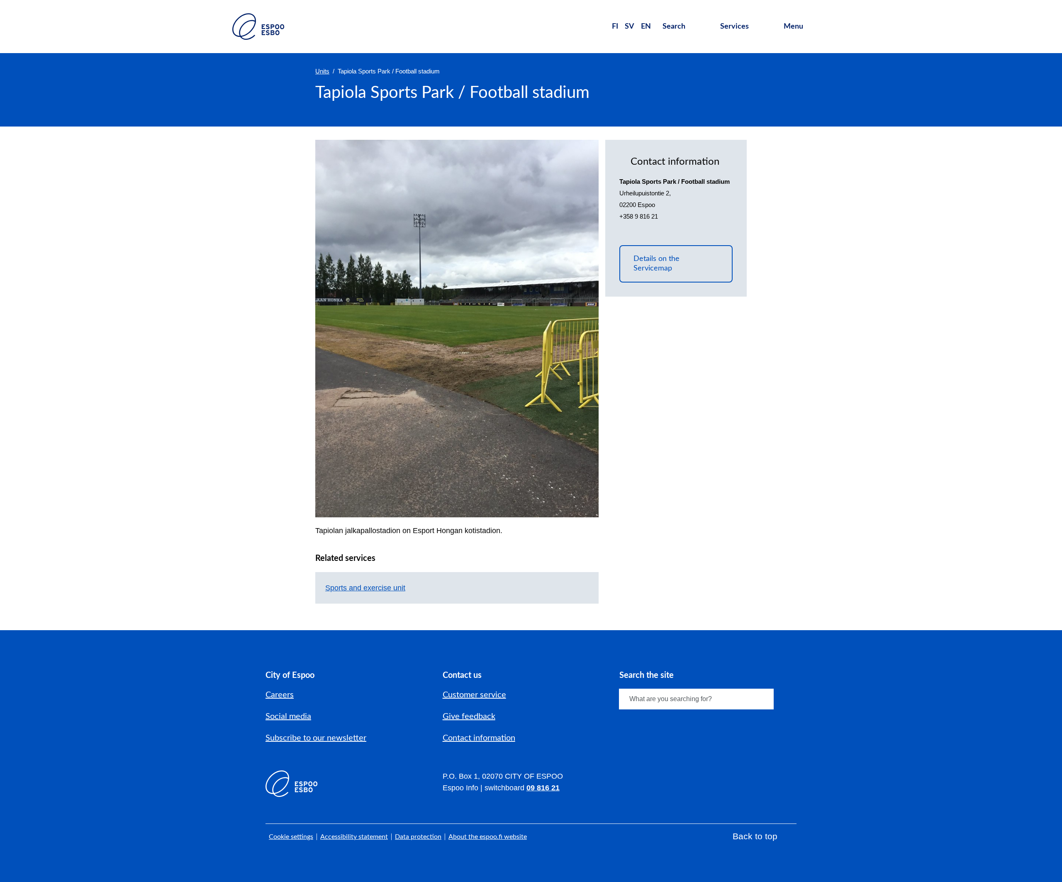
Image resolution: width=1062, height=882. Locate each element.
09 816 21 (543, 788)
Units (322, 71)
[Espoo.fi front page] (258, 26)
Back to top (755, 836)
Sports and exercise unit (365, 588)
